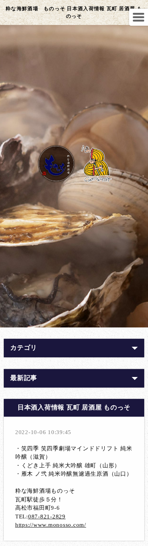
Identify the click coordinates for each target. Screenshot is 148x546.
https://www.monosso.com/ (50, 525)
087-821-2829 (47, 516)
